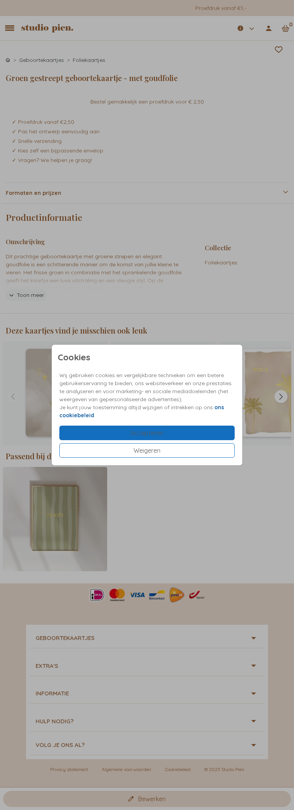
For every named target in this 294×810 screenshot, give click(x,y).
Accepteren (147, 433)
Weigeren (147, 450)
